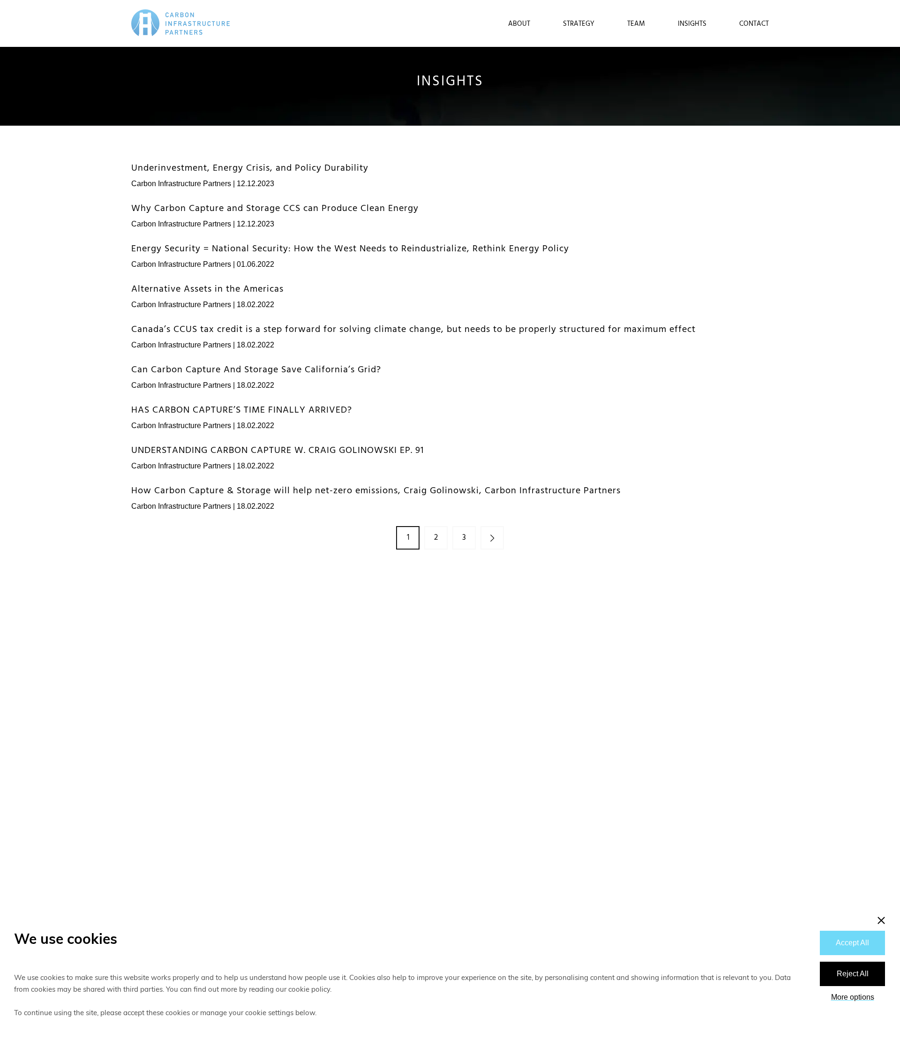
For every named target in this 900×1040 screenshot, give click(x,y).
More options (852, 997)
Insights (692, 24)
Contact (754, 24)
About (519, 24)
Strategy (578, 24)
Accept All (852, 943)
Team (636, 24)
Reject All (853, 974)
